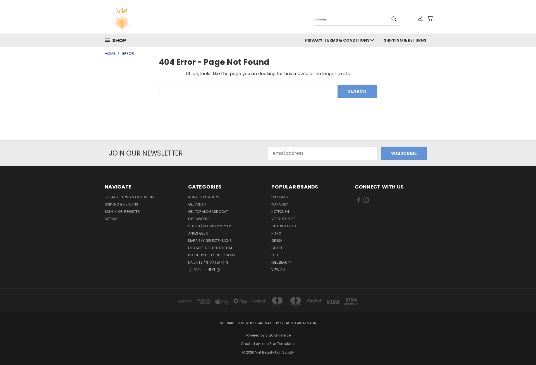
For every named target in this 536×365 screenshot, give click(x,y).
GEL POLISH (197, 204)
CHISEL (277, 247)
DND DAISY (279, 197)
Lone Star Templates (278, 343)
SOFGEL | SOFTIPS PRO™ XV (209, 226)
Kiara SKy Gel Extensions (210, 240)
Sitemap (111, 218)
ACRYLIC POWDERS (203, 197)
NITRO (276, 233)
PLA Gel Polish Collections (211, 255)
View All (278, 269)
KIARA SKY (279, 204)
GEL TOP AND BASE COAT (208, 211)
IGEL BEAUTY (281, 262)
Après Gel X (198, 233)
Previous (520, 347)
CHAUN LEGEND (283, 226)
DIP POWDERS (199, 218)
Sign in (111, 211)
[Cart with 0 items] (430, 18)
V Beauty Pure (283, 218)
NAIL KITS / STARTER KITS (208, 262)
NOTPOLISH (280, 211)
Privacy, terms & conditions (337, 40)
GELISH (277, 240)
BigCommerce (278, 335)
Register (132, 211)
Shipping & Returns (405, 40)
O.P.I (274, 255)
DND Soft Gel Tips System (210, 247)
